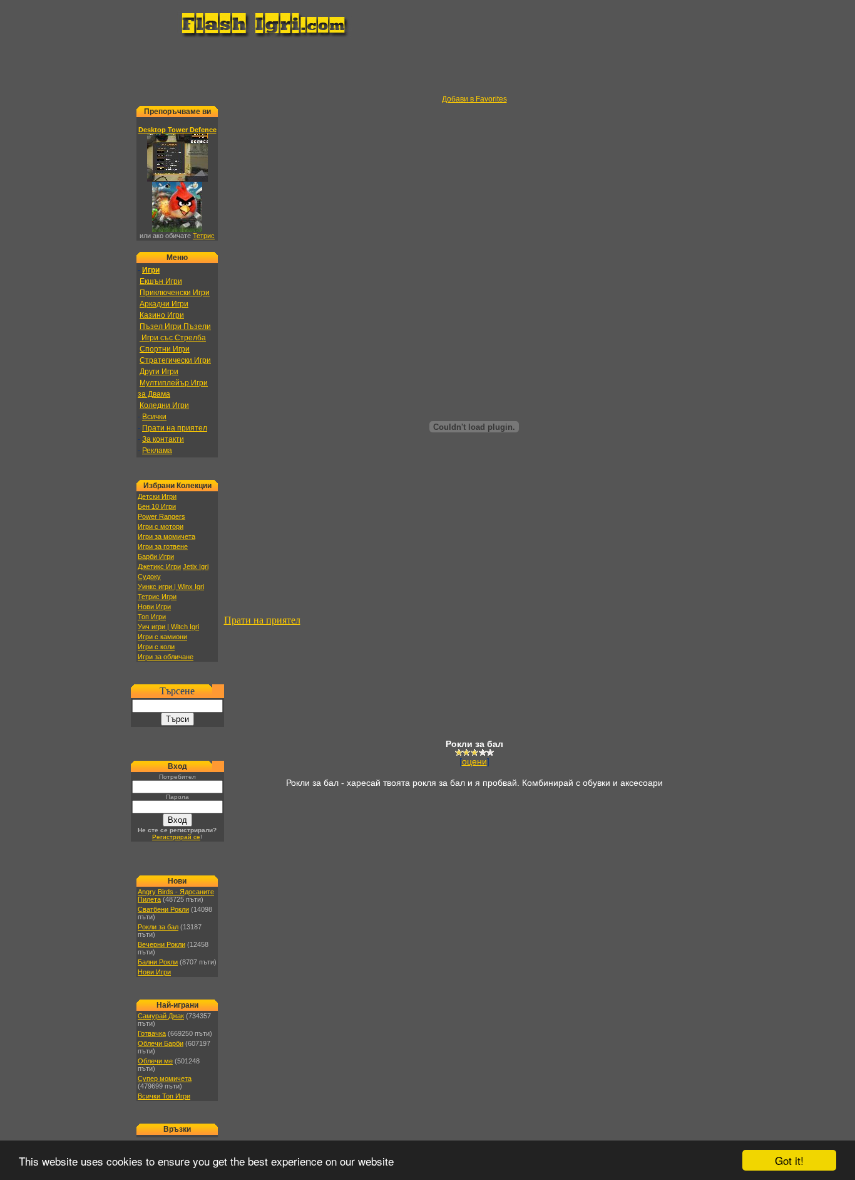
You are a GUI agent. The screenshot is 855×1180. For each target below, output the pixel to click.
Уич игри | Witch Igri (168, 626)
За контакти (163, 439)
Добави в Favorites (474, 99)
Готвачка (152, 1033)
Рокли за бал (158, 927)
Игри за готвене (163, 546)
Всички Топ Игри (164, 1096)
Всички (154, 416)
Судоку (149, 576)
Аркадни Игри (164, 304)
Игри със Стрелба (173, 337)
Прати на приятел (174, 428)
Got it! (789, 1160)
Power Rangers (161, 516)
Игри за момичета (166, 536)
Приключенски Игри (175, 292)
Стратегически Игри (175, 360)
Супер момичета (165, 1078)
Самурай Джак (161, 1016)
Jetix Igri (195, 566)
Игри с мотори (160, 526)
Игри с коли (156, 646)
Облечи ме (155, 1061)
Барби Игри (156, 556)
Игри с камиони (162, 636)
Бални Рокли (158, 962)
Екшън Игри (161, 281)
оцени (474, 761)
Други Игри (159, 371)
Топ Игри (152, 616)
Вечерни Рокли (161, 944)
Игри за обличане (165, 656)
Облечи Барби (160, 1043)
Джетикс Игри (159, 566)
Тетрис (204, 235)
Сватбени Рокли (163, 909)
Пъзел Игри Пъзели (175, 326)
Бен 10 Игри (157, 506)
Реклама (157, 450)
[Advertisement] (427, 66)
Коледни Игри (164, 405)
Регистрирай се (176, 836)
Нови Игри (154, 606)
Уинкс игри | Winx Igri (171, 586)
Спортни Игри (165, 349)
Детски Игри (157, 496)
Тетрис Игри (157, 596)
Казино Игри (162, 315)
